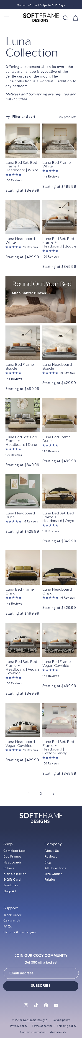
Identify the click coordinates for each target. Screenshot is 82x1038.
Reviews (50, 856)
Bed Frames (12, 856)
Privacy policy (19, 1026)
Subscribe (41, 986)
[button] (6, 18)
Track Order (12, 915)
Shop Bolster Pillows (29, 293)
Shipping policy (66, 1026)
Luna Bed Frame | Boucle (20, 366)
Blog (47, 862)
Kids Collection (14, 874)
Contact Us (11, 920)
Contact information (33, 1032)
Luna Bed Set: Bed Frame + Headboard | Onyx (58, 517)
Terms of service (42, 1026)
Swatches (10, 885)
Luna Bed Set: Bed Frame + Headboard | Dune (21, 440)
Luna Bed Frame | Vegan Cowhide (57, 663)
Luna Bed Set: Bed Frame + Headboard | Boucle (59, 242)
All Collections (55, 868)
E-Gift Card (11, 879)
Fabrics (50, 879)
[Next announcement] (74, 6)
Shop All (9, 891)
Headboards (12, 862)
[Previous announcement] (8, 6)
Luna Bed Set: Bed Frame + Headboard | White (21, 166)
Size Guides (53, 874)
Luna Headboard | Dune (21, 515)
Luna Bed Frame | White (57, 164)
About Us (51, 850)
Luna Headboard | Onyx (58, 591)
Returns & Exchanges (19, 932)
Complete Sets (14, 850)
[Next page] (53, 794)
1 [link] (29, 794)
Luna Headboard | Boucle (58, 366)
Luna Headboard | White (21, 241)
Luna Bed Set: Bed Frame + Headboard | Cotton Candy (58, 747)
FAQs (7, 926)
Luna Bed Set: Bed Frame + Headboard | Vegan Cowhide (22, 667)
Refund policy (61, 1020)
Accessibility (58, 1032)
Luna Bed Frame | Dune (57, 439)
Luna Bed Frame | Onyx (20, 591)
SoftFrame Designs (35, 1020)
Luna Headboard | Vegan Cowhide (21, 744)
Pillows (8, 868)
